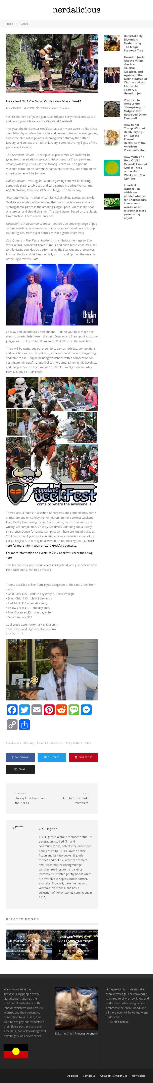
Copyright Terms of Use (114, 1076)
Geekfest (58, 742)
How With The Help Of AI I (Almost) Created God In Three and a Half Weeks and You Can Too (135, 167)
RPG (89, 742)
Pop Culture (75, 742)
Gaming (43, 742)
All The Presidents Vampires (76, 798)
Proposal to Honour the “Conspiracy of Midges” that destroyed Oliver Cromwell (135, 109)
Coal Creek (14, 742)
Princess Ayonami (86, 1033)
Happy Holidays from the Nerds (30, 798)
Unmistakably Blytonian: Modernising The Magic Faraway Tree (133, 43)
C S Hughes (15, 107)
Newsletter (138, 1076)
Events (30, 107)
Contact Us (89, 1076)
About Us (72, 1076)
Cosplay (30, 742)
